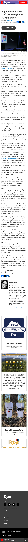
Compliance (5, 520)
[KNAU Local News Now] (14, 328)
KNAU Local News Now (14, 344)
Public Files (5, 514)
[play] (2, 540)
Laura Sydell (9, 20)
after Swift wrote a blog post (9, 158)
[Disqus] (14, 472)
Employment (6, 517)
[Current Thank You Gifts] (14, 410)
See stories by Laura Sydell (16, 307)
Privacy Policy (6, 510)
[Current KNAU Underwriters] (14, 443)
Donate (23, 2)
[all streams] (26, 540)
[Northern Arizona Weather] (14, 362)
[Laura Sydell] (4, 284)
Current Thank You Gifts (14, 430)
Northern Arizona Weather (14, 375)
